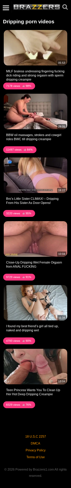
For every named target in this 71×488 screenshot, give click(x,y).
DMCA (35, 443)
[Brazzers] (38, 7)
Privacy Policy (36, 450)
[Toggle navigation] (6, 7)
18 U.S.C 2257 (35, 436)
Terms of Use (35, 457)
